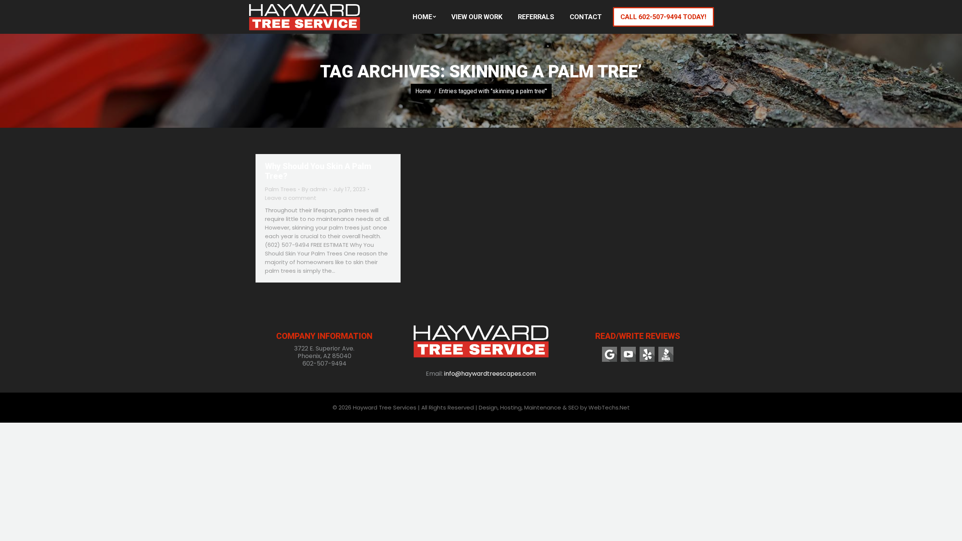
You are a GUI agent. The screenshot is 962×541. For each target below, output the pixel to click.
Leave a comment (290, 198)
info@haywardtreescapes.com (490, 373)
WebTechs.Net (609, 407)
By (314, 189)
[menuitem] (424, 17)
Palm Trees (280, 189)
